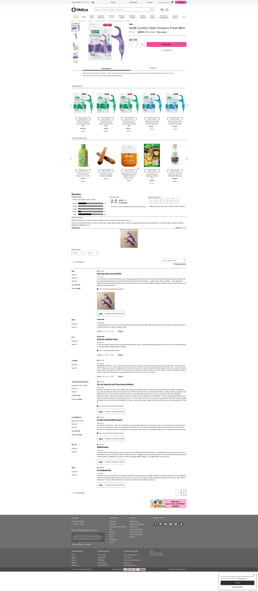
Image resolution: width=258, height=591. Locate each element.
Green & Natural (175, 17)
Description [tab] (106, 68)
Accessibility (113, 540)
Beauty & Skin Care (101, 17)
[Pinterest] (166, 524)
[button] (76, 61)
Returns (111, 534)
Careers (111, 542)
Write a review (162, 32)
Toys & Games (128, 558)
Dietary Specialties (129, 565)
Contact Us (112, 522)
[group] (76, 27)
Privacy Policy (243, 579)
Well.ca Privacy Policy (136, 529)
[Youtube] (176, 524)
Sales (184, 17)
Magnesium (127, 563)
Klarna (111, 537)
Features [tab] (152, 68)
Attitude (74, 563)
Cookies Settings (237, 587)
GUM (131, 24)
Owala (73, 560)
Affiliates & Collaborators (137, 524)
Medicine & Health (132, 17)
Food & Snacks (152, 17)
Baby (84, 17)
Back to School (76, 17)
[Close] (254, 575)
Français (113, 2)
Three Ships (101, 558)
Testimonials (133, 527)
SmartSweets (102, 563)
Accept (237, 583)
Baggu (74, 558)
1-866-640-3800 (87, 569)
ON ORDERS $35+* (81, 2)
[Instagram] (160, 524)
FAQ (110, 529)
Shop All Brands (103, 565)
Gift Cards (112, 524)
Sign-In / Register (163, 2)
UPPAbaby (101, 560)
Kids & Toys (92, 17)
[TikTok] (181, 524)
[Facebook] (155, 524)
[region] (237, 581)
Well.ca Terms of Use (136, 532)
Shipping (112, 532)
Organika (74, 565)
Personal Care (112, 17)
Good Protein (102, 555)
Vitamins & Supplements (164, 17)
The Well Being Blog (136, 534)
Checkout (181, 2)
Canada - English (79, 521)
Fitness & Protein (122, 17)
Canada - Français (79, 524)
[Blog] (171, 524)
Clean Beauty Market (130, 555)
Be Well (133, 537)
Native (73, 555)
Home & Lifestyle (143, 17)
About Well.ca (134, 522)
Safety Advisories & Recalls (117, 527)
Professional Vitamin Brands (132, 560)
